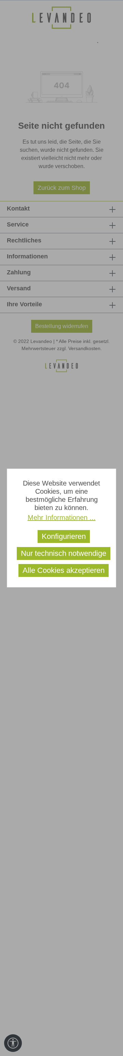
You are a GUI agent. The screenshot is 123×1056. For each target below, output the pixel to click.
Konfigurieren (64, 536)
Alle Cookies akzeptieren (64, 570)
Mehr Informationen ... (62, 517)
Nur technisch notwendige (63, 553)
